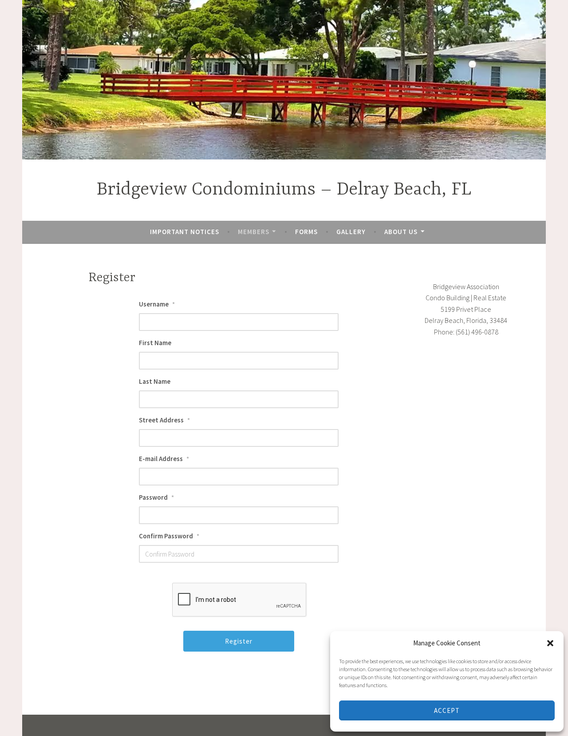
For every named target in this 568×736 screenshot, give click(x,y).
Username (157, 304)
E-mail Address (164, 458)
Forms (306, 231)
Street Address (164, 420)
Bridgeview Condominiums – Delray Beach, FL (284, 189)
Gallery (351, 231)
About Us (401, 231)
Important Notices (184, 231)
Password (156, 497)
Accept (447, 710)
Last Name (154, 381)
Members (253, 231)
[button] (550, 643)
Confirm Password (169, 536)
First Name (155, 342)
